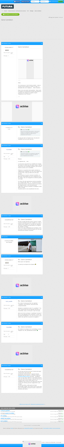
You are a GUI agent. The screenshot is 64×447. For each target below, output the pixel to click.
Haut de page (58, 442)
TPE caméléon (4, 415)
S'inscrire (17, 1)
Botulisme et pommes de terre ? (37, 404)
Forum (5, 10)
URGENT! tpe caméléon (6, 418)
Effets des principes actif (25, 404)
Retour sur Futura (25, 1)
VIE (28, 10)
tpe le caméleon (4, 421)
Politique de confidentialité (50, 442)
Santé (12, 428)
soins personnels (56, 428)
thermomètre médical (47, 428)
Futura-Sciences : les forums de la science (17, 10)
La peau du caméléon (5, 410)
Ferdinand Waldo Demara (24, 376)
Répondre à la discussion (10, 14)
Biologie (31, 10)
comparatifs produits (28, 428)
